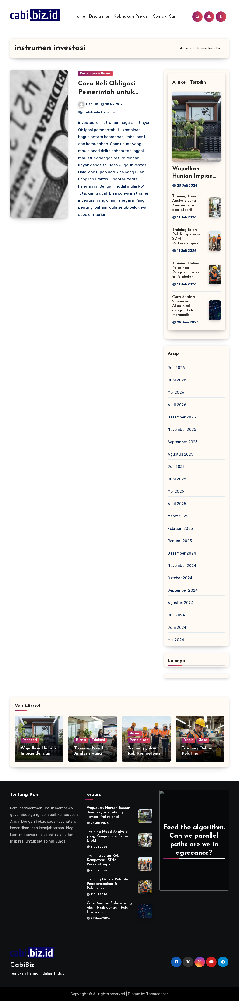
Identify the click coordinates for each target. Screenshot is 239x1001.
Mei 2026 (176, 392)
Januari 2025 (180, 541)
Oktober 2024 (180, 578)
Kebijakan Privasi (131, 16)
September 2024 (183, 590)
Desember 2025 (182, 417)
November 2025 (182, 429)
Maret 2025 (178, 516)
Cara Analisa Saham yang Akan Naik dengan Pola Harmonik (183, 306)
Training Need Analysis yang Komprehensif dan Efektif (107, 836)
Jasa (203, 740)
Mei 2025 (176, 491)
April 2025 (177, 504)
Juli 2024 (176, 615)
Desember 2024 (182, 553)
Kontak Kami (165, 16)
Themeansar (157, 994)
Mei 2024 (176, 640)
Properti (29, 740)
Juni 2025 (177, 479)
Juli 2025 (176, 466)
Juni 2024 (177, 627)
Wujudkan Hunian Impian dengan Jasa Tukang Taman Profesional (108, 812)
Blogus (134, 994)
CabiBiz (92, 104)
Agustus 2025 (180, 454)
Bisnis (81, 740)
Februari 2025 (180, 528)
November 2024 (182, 565)
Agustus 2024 (180, 603)
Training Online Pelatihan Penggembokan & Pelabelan (109, 884)
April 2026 (177, 405)
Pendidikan (139, 740)
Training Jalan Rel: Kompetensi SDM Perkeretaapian (103, 860)
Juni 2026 (177, 380)
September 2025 (182, 442)
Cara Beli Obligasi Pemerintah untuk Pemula (106, 92)
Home (79, 16)
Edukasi (98, 740)
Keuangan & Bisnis (95, 73)
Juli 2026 (176, 367)
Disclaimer (99, 16)
